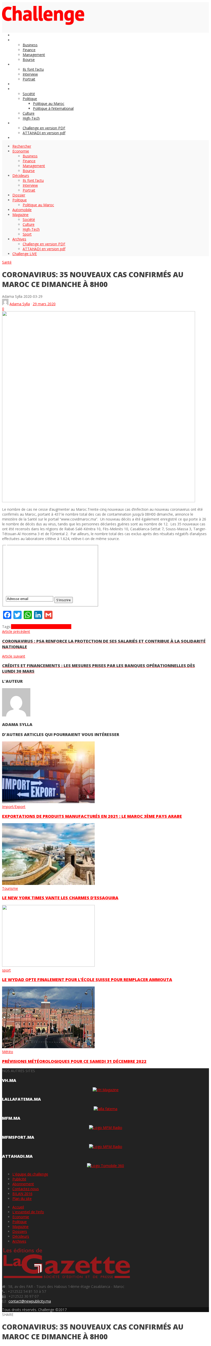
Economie (20, 1216)
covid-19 (31, 626)
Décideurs (20, 1236)
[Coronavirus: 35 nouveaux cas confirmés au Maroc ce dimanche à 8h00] (98, 500)
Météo (7, 1051)
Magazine (20, 1226)
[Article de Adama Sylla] (5, 303)
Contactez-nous (25, 1188)
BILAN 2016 (22, 1193)
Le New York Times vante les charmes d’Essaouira (60, 898)
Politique (19, 1221)
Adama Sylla (20, 303)
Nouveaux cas (50, 626)
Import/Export (13, 806)
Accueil (18, 1207)
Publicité (19, 1179)
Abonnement (23, 1183)
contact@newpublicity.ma (29, 1301)
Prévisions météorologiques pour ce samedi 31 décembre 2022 (74, 1061)
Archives (19, 1241)
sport (6, 970)
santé (66, 626)
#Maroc (17, 626)
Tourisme (10, 888)
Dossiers (19, 1231)
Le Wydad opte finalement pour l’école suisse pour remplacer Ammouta (87, 979)
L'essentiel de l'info (28, 1211)
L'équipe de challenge (30, 1174)
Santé (7, 262)
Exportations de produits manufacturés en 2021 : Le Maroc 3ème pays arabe (92, 816)
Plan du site (22, 1198)
